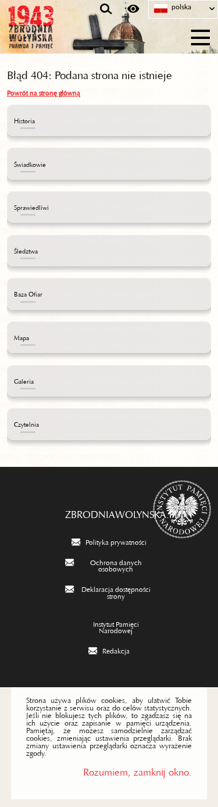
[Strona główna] (64, 36)
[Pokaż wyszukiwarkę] (106, 9)
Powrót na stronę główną (43, 91)
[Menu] (201, 36)
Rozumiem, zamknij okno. (137, 769)
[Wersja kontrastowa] (133, 9)
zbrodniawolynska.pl (109, 511)
